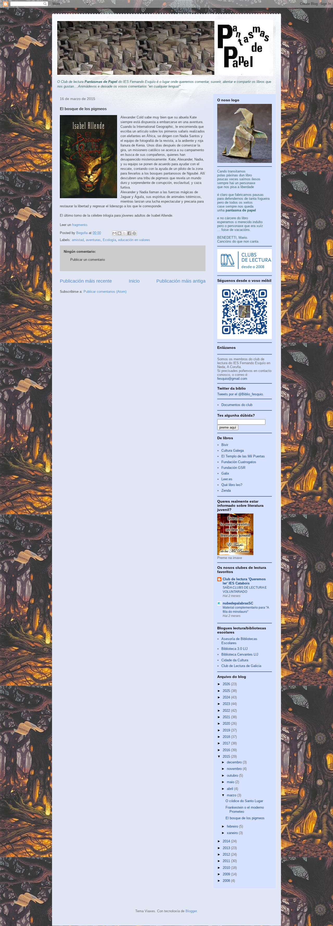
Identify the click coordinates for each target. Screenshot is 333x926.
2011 (227, 861)
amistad (78, 240)
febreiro (233, 826)
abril (230, 789)
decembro (235, 762)
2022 (227, 710)
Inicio (134, 281)
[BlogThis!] (119, 233)
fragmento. (80, 225)
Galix (225, 473)
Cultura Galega (232, 450)
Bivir (224, 445)
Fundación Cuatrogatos (238, 462)
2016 (227, 750)
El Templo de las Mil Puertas (243, 456)
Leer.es (226, 479)
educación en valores (134, 240)
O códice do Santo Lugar (244, 801)
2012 (227, 854)
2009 (227, 874)
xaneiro (233, 833)
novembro (235, 769)
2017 (227, 743)
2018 (227, 737)
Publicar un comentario (87, 260)
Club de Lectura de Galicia (241, 666)
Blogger (191, 911)
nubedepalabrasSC (238, 603)
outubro (233, 775)
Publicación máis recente (86, 281)
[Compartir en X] (124, 233)
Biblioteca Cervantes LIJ (239, 654)
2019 (227, 730)
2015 (227, 756)
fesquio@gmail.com (232, 379)
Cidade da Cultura (234, 660)
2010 (227, 868)
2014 (227, 841)
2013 (227, 848)
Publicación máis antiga (181, 281)
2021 (227, 717)
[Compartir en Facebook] (129, 233)
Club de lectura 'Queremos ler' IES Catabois (244, 581)
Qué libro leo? (231, 485)
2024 (227, 697)
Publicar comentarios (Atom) (105, 292)
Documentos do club (236, 405)
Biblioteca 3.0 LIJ (234, 649)
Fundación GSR (233, 468)
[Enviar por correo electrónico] (114, 233)
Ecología (109, 240)
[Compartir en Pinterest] (134, 233)
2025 (227, 691)
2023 (227, 704)
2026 (227, 684)
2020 (227, 723)
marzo (232, 795)
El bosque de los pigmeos (245, 818)
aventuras (93, 240)
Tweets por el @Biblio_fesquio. (240, 394)
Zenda (226, 490)
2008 (227, 881)
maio (231, 782)
